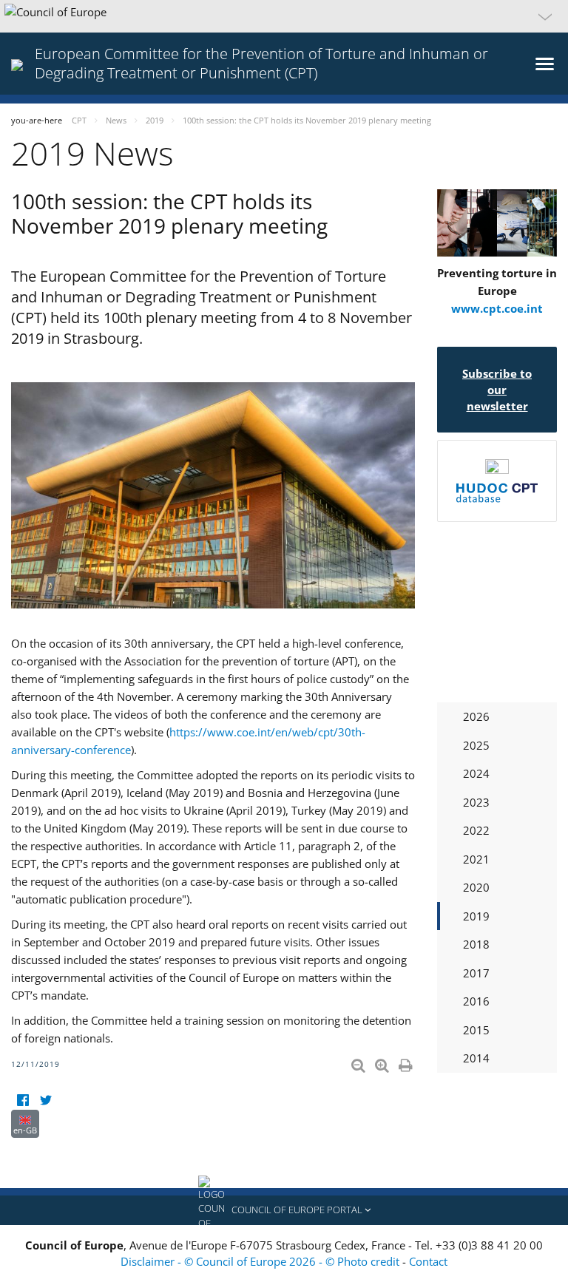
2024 (476, 773)
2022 (476, 830)
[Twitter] (45, 1100)
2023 (476, 802)
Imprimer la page (407, 1062)
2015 (476, 1029)
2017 (476, 973)
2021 (476, 859)
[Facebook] (22, 1100)
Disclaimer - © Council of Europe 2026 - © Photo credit (261, 1261)
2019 (476, 916)
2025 (476, 745)
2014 (476, 1058)
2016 (476, 1001)
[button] (284, 16)
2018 (476, 944)
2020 (476, 887)
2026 (476, 716)
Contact (428, 1261)
